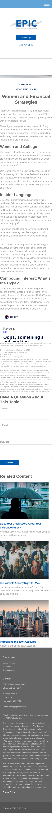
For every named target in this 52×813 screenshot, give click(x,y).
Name (5, 408)
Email (5, 425)
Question (5, 442)
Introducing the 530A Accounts (18, 642)
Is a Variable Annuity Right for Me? (20, 583)
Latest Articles (9, 663)
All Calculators (9, 670)
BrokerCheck (19, 718)
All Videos (7, 666)
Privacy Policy (9, 792)
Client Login (26, 37)
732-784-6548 (26, 45)
